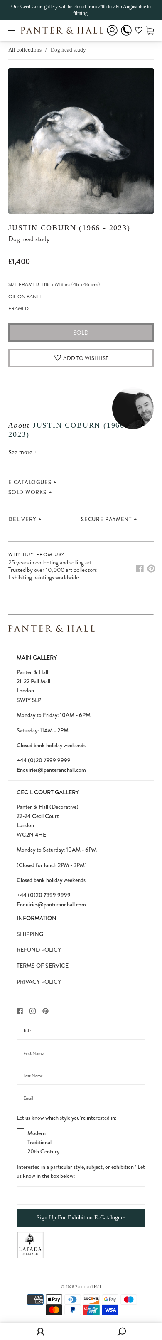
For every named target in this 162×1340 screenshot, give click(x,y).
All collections (25, 50)
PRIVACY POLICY (39, 982)
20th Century (43, 1151)
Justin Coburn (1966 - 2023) (69, 228)
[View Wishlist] (138, 32)
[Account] (112, 36)
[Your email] (81, 1098)
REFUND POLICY (39, 950)
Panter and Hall (88, 1286)
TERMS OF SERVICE (43, 965)
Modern (36, 1133)
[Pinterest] (151, 568)
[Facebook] (139, 568)
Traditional (39, 1142)
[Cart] (150, 30)
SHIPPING (30, 934)
